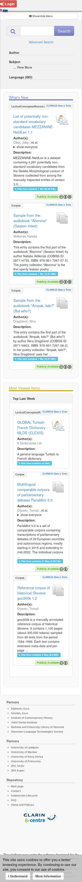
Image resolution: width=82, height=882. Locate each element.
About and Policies (22, 804)
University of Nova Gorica (27, 756)
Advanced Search (41, 42)
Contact (16, 791)
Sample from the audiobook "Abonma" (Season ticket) (30, 220)
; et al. (25, 144)
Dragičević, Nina (24, 321)
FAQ (13, 800)
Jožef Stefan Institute (24, 722)
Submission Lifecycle (24, 795)
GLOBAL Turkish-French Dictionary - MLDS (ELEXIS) (32, 427)
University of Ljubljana (25, 747)
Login (10, 3)
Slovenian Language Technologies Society (37, 731)
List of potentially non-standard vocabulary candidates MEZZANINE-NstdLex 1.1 (33, 124)
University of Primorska (26, 761)
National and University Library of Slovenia (37, 727)
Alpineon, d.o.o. (20, 708)
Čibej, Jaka (21, 142)
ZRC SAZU (17, 766)
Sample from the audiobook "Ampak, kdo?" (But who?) (33, 305)
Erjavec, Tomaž (28, 510)
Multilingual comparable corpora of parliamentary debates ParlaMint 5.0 (34, 492)
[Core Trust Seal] (41, 835)
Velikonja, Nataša (25, 236)
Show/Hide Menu (42, 16)
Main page (17, 786)
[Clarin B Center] (41, 817)
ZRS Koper (17, 770)
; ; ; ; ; (38, 144)
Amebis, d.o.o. (19, 713)
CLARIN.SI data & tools (58, 105)
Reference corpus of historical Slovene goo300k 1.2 (33, 593)
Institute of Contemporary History (32, 717)
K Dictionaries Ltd (29, 443)
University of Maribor (24, 752)
